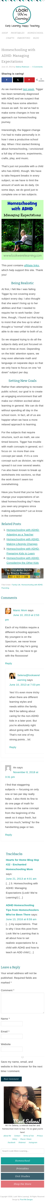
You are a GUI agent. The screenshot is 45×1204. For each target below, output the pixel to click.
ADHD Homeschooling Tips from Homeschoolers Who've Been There (22, 910)
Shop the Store (22, 1184)
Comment (7, 990)
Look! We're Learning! (22, 16)
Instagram (33, 1142)
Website (6, 1044)
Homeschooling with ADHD (31, 585)
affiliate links (31, 265)
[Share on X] (18, 79)
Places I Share (25, 1139)
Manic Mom (20, 610)
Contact (17, 1136)
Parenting (5, 588)
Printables (22, 1168)
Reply (8, 663)
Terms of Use (28, 1136)
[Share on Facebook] (7, 79)
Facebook (11, 1142)
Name (5, 1018)
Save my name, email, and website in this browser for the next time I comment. (21, 1066)
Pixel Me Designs (26, 1200)
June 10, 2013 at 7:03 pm (24, 684)
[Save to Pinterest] (29, 79)
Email (5, 1031)
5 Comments (37, 67)
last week (28, 89)
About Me (7, 1136)
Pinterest (22, 1142)
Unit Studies (22, 1176)
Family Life (16, 585)
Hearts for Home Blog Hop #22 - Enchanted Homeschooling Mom (22, 864)
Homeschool (22, 1160)
